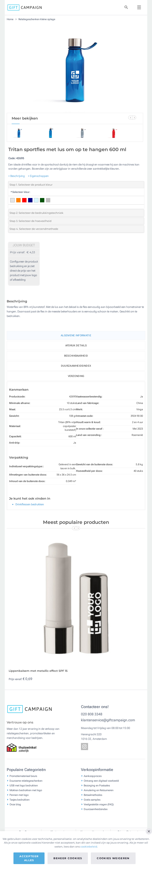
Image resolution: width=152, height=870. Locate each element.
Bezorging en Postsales (97, 785)
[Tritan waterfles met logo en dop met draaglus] (75, 68)
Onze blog (15, 804)
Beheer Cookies (67, 858)
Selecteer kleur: (20, 192)
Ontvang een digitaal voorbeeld (101, 780)
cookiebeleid (88, 846)
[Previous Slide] (130, 118)
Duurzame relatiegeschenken (26, 780)
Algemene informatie (76, 335)
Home (10, 19)
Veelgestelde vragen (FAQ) (99, 804)
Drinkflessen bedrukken (29, 504)
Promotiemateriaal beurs (23, 776)
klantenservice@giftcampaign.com (108, 720)
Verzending (76, 376)
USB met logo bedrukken (24, 785)
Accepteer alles (29, 858)
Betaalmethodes (93, 794)
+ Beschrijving (16, 176)
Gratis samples (92, 799)
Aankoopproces (93, 776)
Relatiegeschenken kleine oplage (36, 19)
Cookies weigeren (113, 858)
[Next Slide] (134, 118)
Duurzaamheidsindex (76, 365)
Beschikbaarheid (76, 355)
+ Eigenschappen (38, 176)
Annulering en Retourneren (98, 790)
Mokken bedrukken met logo (26, 790)
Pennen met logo (19, 794)
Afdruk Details (76, 345)
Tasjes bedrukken (19, 799)
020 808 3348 (91, 714)
